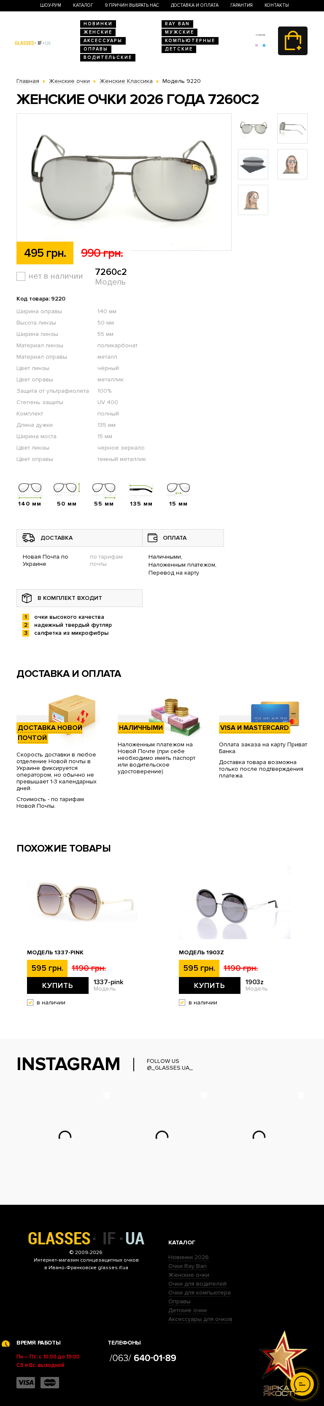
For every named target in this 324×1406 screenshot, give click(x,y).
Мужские (179, 32)
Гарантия (241, 5)
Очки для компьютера (199, 1292)
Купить (57, 985)
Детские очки (187, 1310)
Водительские (108, 57)
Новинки (98, 24)
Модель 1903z (201, 952)
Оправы (96, 49)
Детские (179, 49)
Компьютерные (190, 40)
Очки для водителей (197, 1283)
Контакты (277, 5)
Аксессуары (103, 40)
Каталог (83, 5)
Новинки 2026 (188, 1257)
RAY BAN (177, 24)
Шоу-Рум (50, 5)
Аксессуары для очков (200, 1319)
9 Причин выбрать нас (132, 5)
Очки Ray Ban (187, 1266)
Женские (98, 32)
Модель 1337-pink (55, 952)
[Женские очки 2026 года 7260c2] (124, 182)
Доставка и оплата (195, 5)
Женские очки (188, 1274)
